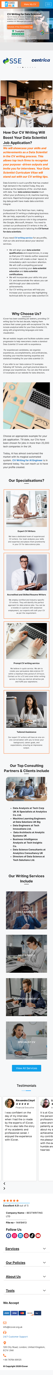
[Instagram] (14, 1235)
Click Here (26, 913)
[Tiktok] (32, 1235)
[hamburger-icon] (48, 4)
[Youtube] (38, 1235)
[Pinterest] (26, 1235)
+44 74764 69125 (12, 1359)
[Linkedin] (20, 1235)
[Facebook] (8, 1235)
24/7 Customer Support (15, 1336)
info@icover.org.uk (12, 1327)
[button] (5, 59)
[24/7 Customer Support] (4, 1332)
